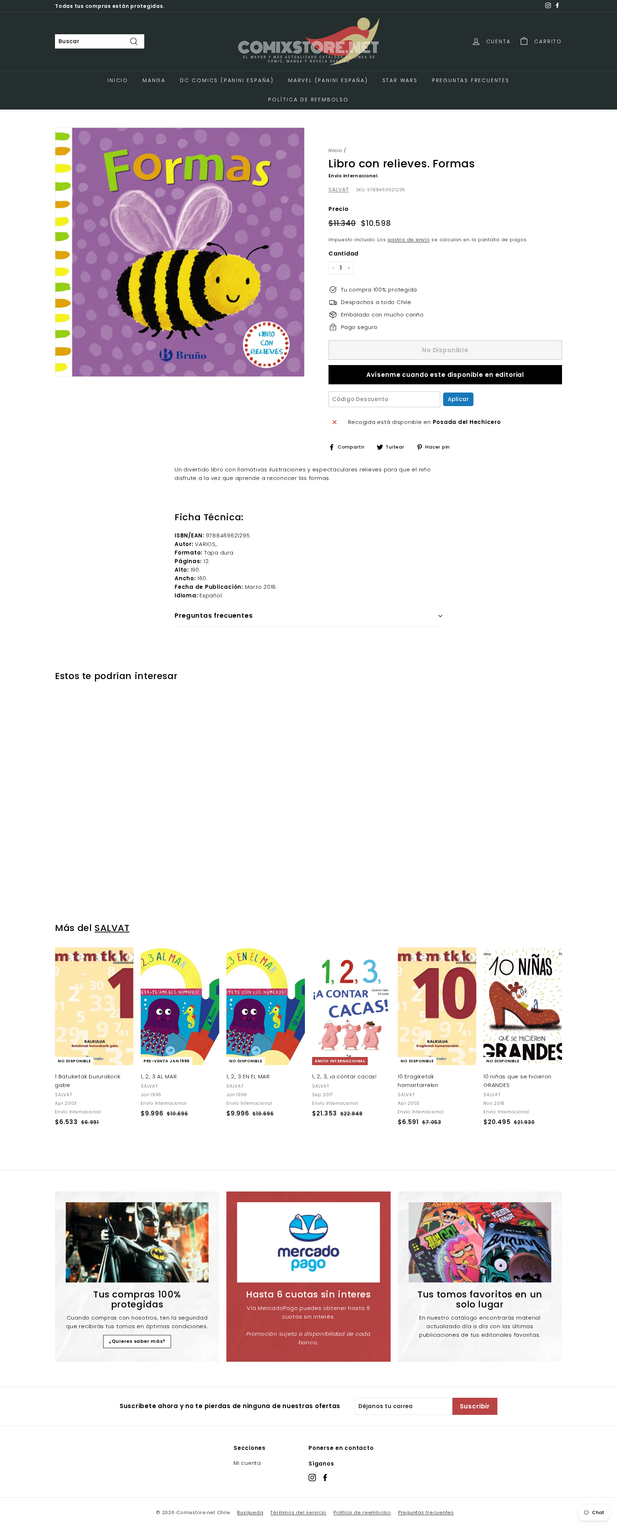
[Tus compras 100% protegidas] (137, 1242)
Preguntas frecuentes (426, 1512)
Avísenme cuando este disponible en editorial (445, 374)
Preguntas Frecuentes (471, 80)
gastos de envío (408, 240)
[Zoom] (179, 252)
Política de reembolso (362, 1512)
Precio (338, 209)
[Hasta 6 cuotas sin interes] (308, 1242)
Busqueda (250, 1512)
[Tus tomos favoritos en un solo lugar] (479, 1242)
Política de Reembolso (308, 99)
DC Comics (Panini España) (227, 80)
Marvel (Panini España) (328, 80)
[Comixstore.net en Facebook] (325, 1477)
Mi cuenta (247, 1463)
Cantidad (343, 253)
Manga (154, 80)
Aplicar (458, 399)
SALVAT (338, 189)
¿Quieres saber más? (137, 1341)
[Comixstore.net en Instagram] (312, 1477)
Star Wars (400, 80)
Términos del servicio (298, 1512)
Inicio (117, 80)
